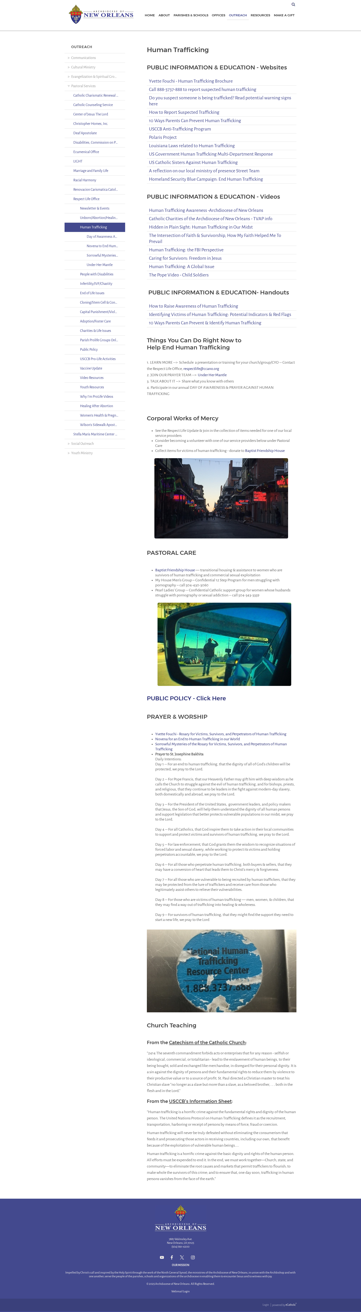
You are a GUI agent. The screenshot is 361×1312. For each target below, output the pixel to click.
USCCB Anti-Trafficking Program (180, 129)
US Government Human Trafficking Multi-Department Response (211, 154)
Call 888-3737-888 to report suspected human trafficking (202, 89)
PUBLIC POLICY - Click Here (186, 698)
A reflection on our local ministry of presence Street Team (204, 170)
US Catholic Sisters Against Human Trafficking (193, 162)
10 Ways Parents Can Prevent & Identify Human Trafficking (205, 322)
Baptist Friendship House (265, 451)
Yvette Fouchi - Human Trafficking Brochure (191, 81)
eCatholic (291, 1304)
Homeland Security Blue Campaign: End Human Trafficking (206, 179)
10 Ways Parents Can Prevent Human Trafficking (195, 120)
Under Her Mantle (212, 375)
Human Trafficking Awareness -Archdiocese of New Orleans (206, 210)
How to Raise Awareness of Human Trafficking (193, 306)
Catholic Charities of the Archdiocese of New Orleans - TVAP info (210, 218)
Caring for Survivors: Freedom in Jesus (185, 258)
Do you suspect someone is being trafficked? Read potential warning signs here (220, 100)
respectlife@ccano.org (201, 369)
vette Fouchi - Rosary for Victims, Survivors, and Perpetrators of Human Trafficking (221, 734)
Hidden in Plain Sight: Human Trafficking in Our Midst (201, 227)
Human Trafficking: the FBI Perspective (186, 249)
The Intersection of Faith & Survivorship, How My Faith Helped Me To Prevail (215, 238)
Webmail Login (180, 1291)
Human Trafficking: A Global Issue (181, 266)
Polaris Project (163, 137)
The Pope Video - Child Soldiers (179, 274)
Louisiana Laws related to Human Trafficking (192, 145)
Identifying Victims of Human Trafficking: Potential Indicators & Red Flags (220, 314)
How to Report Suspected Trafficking (184, 112)
